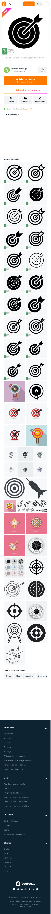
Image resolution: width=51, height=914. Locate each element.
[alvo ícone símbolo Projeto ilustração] (14, 632)
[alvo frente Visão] (14, 896)
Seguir (42, 71)
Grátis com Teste (25, 80)
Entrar (39, 4)
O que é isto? (27, 109)
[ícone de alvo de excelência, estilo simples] (14, 720)
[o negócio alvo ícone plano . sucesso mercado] (32, 791)
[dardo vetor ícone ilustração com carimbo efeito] (14, 795)
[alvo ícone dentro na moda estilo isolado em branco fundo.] (14, 773)
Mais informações (12, 115)
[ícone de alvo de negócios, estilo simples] (14, 611)
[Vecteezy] (3, 3)
